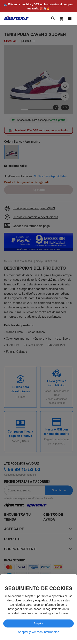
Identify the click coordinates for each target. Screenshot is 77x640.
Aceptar (38, 623)
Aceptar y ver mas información (38, 632)
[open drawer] (70, 18)
